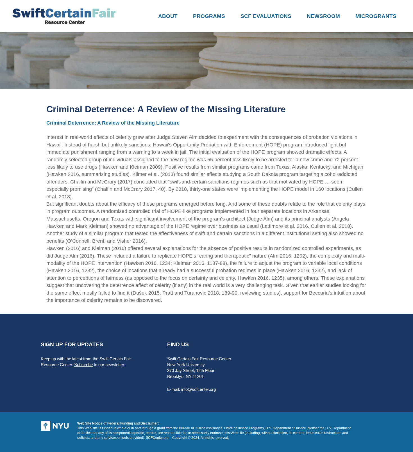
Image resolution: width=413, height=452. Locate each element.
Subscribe (83, 364)
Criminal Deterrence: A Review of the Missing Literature (113, 123)
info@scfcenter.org (198, 389)
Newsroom (323, 16)
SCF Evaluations (265, 16)
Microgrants (375, 16)
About (168, 16)
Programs (209, 16)
